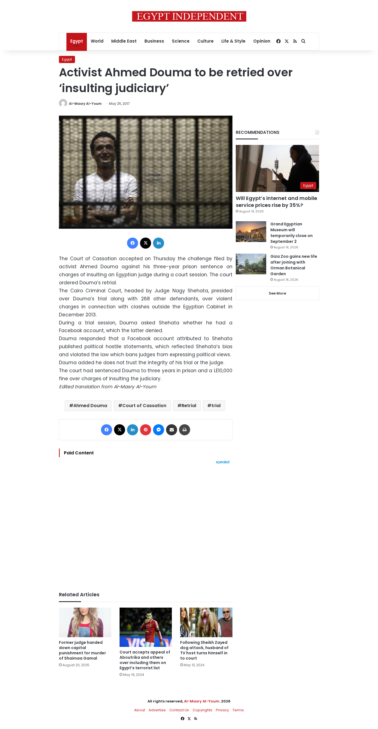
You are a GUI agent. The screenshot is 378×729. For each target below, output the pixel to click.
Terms (238, 710)
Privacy (222, 710)
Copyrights (202, 710)
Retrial (189, 405)
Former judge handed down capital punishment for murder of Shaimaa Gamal (82, 650)
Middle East (124, 41)
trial (216, 405)
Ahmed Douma (90, 405)
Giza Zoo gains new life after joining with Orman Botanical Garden (293, 265)
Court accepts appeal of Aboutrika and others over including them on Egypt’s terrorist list (145, 660)
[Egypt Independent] (189, 16)
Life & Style (233, 41)
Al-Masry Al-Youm (85, 103)
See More (277, 293)
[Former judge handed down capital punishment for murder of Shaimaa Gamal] (85, 622)
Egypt (76, 41)
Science (181, 41)
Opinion (261, 41)
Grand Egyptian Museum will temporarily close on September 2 (291, 232)
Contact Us (179, 710)
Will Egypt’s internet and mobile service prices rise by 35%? (276, 202)
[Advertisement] (145, 525)
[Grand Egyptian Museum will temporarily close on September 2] (251, 231)
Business (154, 41)
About (139, 710)
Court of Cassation (144, 405)
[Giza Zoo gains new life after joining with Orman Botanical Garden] (251, 264)
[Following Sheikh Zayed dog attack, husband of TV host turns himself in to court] (206, 622)
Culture (205, 41)
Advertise (157, 710)
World (97, 41)
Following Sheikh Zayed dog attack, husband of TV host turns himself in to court (204, 650)
